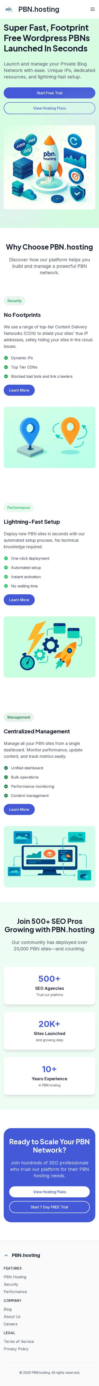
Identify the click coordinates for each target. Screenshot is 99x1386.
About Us (12, 1316)
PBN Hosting (15, 1277)
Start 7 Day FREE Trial (49, 1207)
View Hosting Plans (49, 108)
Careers (10, 1324)
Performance (15, 1291)
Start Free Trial (49, 93)
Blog (8, 1309)
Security (11, 1284)
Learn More (19, 390)
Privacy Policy (16, 1349)
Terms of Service (19, 1341)
